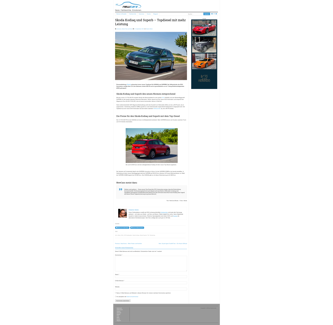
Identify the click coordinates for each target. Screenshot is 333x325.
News (118, 317)
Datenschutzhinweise (132, 296)
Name (117, 274)
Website (117, 286)
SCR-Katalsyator (128, 235)
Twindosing (152, 235)
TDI (148, 235)
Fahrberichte (132, 14)
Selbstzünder (157, 108)
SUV (163, 97)
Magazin (155, 14)
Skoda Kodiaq (136, 235)
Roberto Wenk (149, 29)
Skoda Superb (143, 235)
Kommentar (118, 255)
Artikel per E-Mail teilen (122, 227)
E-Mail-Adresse (119, 280)
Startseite (119, 312)
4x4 (116, 235)
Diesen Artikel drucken (137, 227)
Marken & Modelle (121, 14)
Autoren (118, 311)
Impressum (119, 308)
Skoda (129, 84)
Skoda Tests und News (127, 29)
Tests (118, 316)
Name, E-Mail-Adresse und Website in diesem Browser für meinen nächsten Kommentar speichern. (144, 293)
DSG (122, 235)
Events (149, 14)
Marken (118, 314)
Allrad (119, 235)
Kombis (175, 216)
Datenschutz (120, 309)
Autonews (141, 14)
